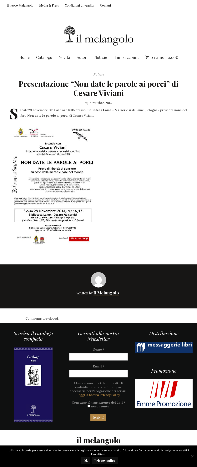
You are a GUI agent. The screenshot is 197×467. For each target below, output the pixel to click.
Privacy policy (104, 461)
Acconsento (99, 406)
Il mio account (126, 57)
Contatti (105, 5)
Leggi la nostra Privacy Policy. (98, 395)
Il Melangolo (106, 293)
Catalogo (44, 57)
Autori (82, 57)
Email (98, 366)
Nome (98, 349)
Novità (64, 57)
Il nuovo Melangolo (20, 5)
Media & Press (49, 5)
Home (24, 57)
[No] (192, 456)
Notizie (100, 57)
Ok (85, 461)
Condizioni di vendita (79, 5)
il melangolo (99, 440)
